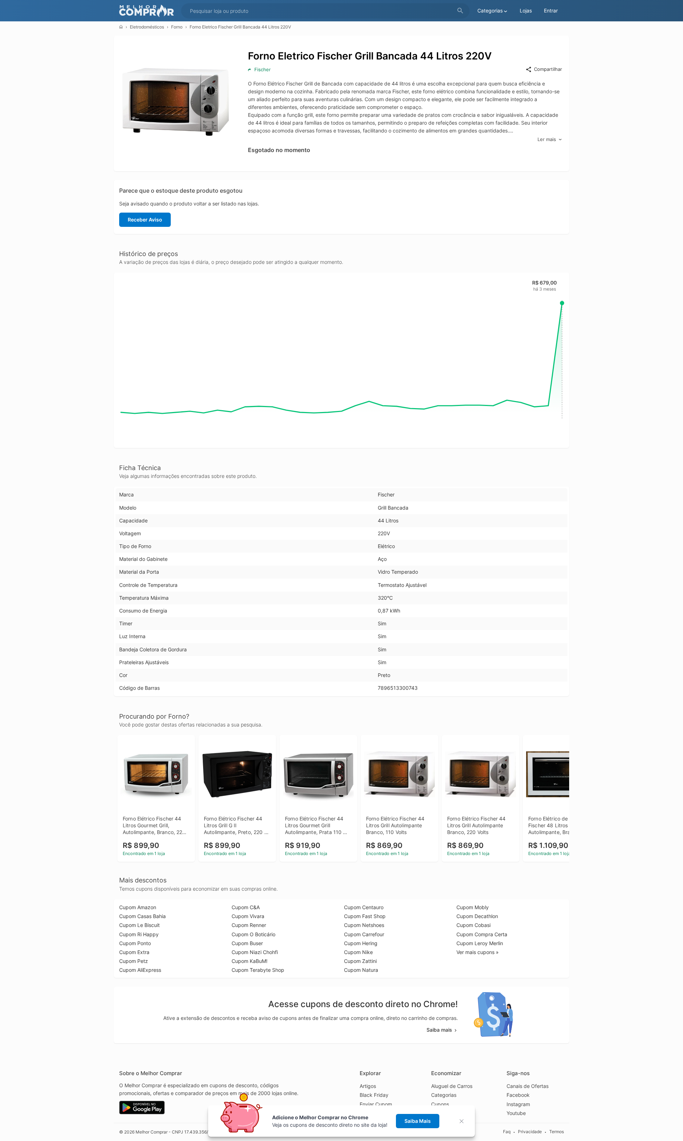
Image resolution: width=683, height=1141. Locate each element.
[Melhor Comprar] (148, 11)
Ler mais (547, 139)
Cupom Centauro (363, 907)
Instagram (518, 1104)
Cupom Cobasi (473, 925)
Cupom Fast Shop (365, 916)
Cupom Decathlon (477, 916)
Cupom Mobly (472, 907)
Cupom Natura (361, 970)
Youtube (516, 1113)
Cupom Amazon (137, 907)
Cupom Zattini (360, 961)
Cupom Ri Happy (139, 934)
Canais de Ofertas (528, 1086)
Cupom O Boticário (253, 934)
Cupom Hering (360, 943)
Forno (176, 27)
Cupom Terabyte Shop (258, 970)
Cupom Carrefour (364, 934)
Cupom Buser (247, 943)
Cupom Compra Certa (481, 934)
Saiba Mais (417, 1121)
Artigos (368, 1086)
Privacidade (530, 1131)
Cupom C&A (246, 907)
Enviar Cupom (376, 1104)
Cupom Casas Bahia (142, 916)
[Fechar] (463, 1121)
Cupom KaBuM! (250, 961)
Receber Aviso (145, 220)
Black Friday (374, 1095)
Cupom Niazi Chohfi (255, 952)
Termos (556, 1131)
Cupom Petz (133, 961)
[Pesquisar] (460, 11)
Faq (506, 1131)
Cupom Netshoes (364, 925)
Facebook (518, 1095)
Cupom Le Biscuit (139, 925)
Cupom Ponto (135, 943)
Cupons (440, 1104)
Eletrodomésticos (147, 27)
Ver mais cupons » (477, 952)
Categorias (443, 1095)
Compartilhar (548, 69)
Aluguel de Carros (451, 1086)
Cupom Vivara (248, 916)
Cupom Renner (249, 925)
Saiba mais (439, 1030)
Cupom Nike (358, 952)
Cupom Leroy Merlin (479, 943)
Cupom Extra (134, 952)
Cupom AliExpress (140, 970)
